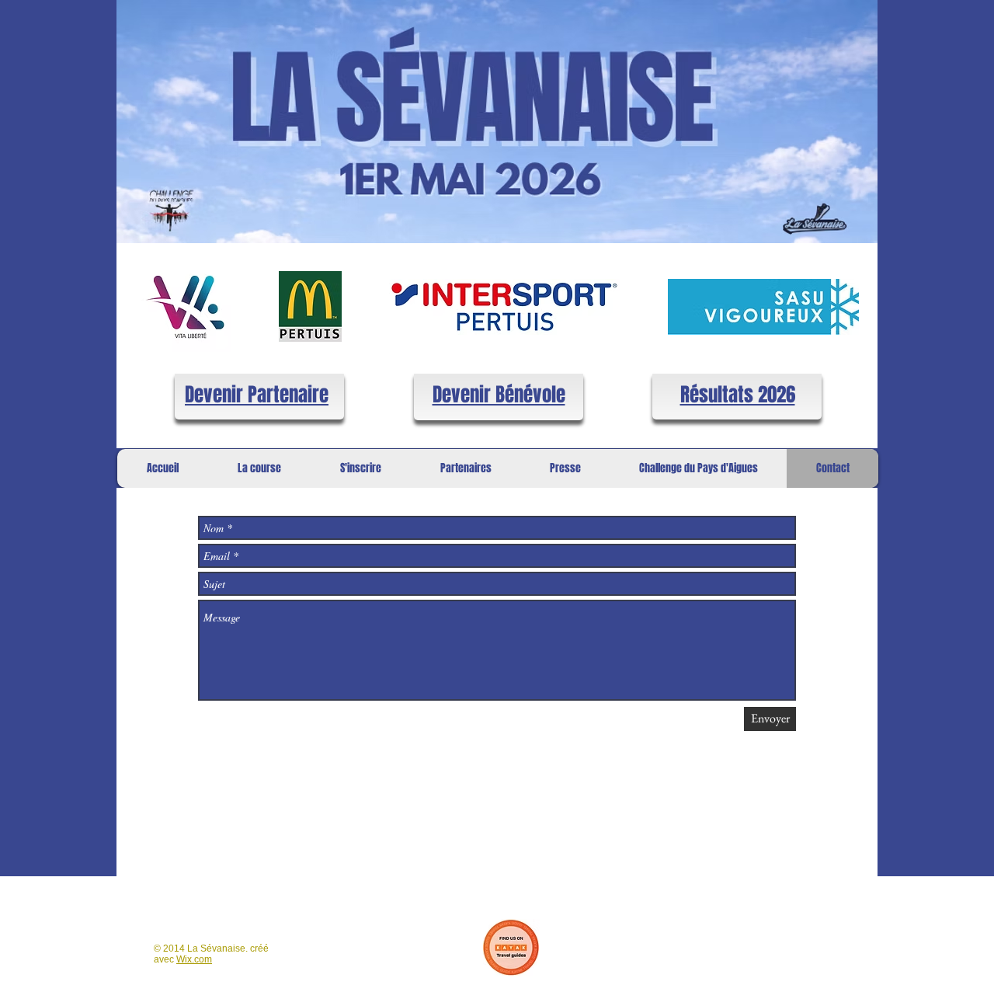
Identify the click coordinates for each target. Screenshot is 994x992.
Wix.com (194, 959)
